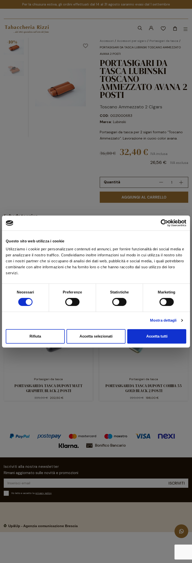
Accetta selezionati (96, 336)
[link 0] (164, 223)
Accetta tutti (157, 336)
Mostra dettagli (163, 320)
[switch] (72, 302)
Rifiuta (35, 336)
